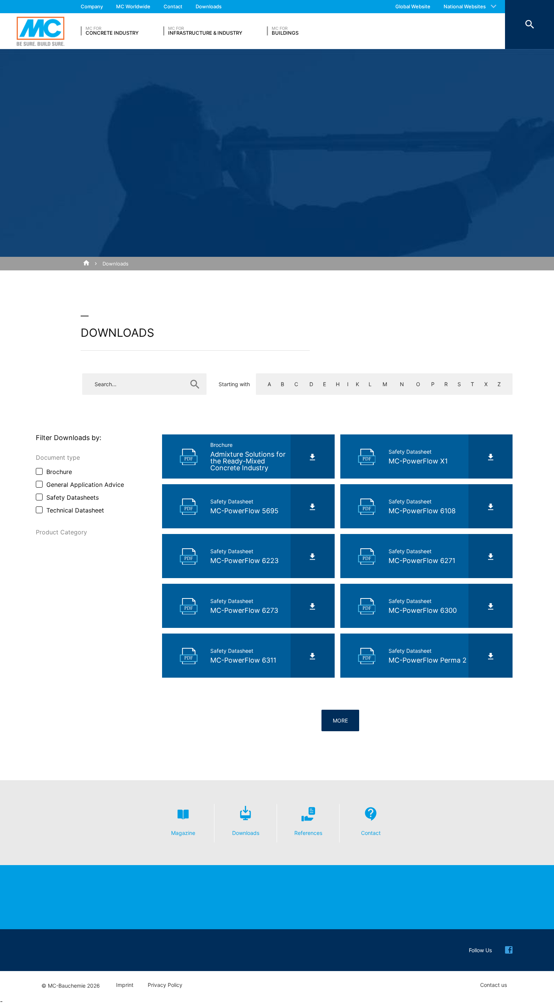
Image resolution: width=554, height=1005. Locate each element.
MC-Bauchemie (40, 31)
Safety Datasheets (72, 497)
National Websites (465, 6)
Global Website (412, 6)
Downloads (209, 6)
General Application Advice (85, 484)
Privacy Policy (165, 985)
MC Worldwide (133, 6)
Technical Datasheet (75, 510)
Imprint (124, 985)
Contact (173, 6)
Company (92, 6)
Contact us (493, 985)
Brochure (59, 472)
